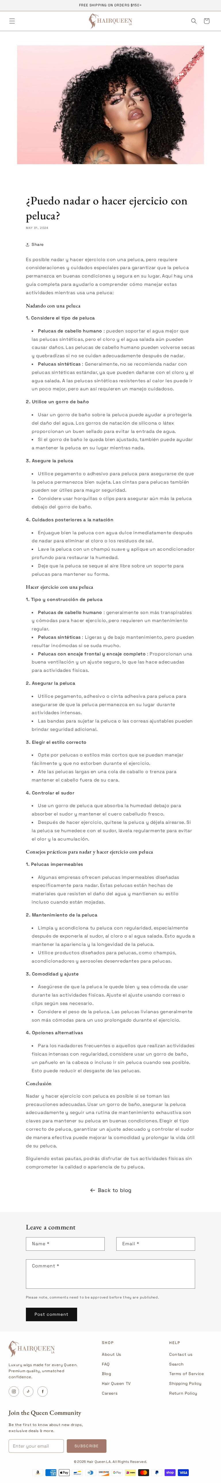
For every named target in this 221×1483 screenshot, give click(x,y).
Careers (109, 1393)
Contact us (181, 1354)
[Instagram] (14, 1391)
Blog (106, 1373)
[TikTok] (28, 1391)
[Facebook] (42, 1391)
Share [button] (38, 244)
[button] (12, 21)
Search (176, 1364)
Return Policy (183, 1393)
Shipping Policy (185, 1383)
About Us (111, 1354)
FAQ (106, 1364)
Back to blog (115, 1190)
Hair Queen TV (116, 1383)
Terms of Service (186, 1373)
